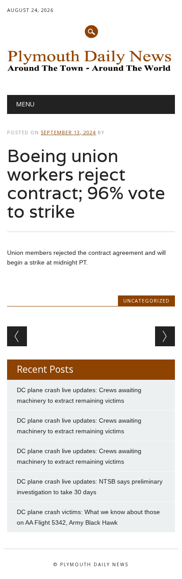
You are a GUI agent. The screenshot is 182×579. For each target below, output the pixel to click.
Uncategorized (146, 300)
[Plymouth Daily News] (90, 72)
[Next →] (165, 336)
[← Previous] (17, 336)
